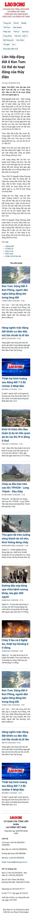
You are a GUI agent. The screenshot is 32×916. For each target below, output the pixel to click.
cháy (13, 506)
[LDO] (16, 275)
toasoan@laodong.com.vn (17, 862)
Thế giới (6, 44)
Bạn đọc (25, 32)
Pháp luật (6, 32)
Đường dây (14, 604)
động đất (26, 184)
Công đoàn (7, 36)
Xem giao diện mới (10, 49)
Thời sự (16, 32)
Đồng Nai (5, 499)
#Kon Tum (9, 251)
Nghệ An (5, 604)
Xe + (14, 44)
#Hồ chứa (9, 254)
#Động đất (9, 246)
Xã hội (16, 23)
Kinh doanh (17, 27)
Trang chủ (7, 23)
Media (23, 23)
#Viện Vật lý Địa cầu (13, 256)
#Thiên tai (9, 249)
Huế (3, 448)
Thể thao (6, 27)
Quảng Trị (5, 550)
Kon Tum (5, 305)
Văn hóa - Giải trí (21, 36)
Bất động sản (8, 40)
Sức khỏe (20, 40)
